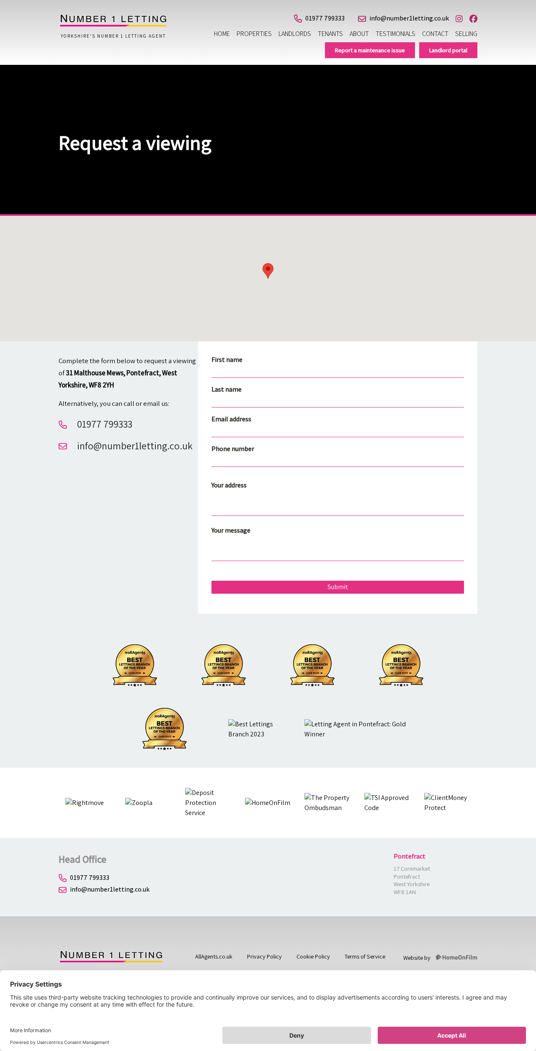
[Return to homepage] (113, 25)
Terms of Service (365, 956)
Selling (466, 33)
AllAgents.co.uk (213, 956)
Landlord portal (448, 50)
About (359, 33)
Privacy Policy (264, 956)
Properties (254, 33)
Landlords (294, 33)
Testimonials (395, 33)
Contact (435, 33)
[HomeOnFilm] (456, 958)
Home (222, 33)
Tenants (330, 33)
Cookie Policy (313, 956)
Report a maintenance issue (370, 50)
